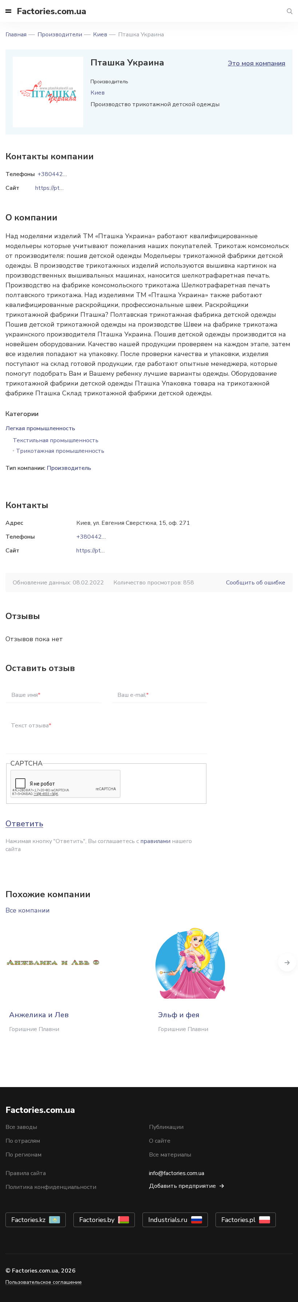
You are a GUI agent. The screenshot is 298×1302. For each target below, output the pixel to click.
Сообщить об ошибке (255, 583)
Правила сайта (25, 1173)
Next (287, 962)
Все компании (27, 910)
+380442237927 (100, 537)
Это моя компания (256, 63)
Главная (16, 35)
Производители (59, 35)
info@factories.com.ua (176, 1173)
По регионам (23, 1155)
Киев (100, 35)
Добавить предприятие (182, 1186)
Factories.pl (238, 1219)
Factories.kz (28, 1219)
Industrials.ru (168, 1219)
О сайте (159, 1141)
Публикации (166, 1127)
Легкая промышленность (40, 428)
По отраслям (22, 1141)
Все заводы (21, 1127)
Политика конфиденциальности (50, 1187)
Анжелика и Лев (39, 1015)
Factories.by (96, 1219)
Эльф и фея (179, 1015)
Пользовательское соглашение (43, 1282)
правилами (155, 841)
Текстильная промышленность (55, 440)
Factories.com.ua (51, 11)
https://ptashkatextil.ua (106, 551)
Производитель (69, 468)
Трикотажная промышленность (60, 451)
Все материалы (170, 1155)
